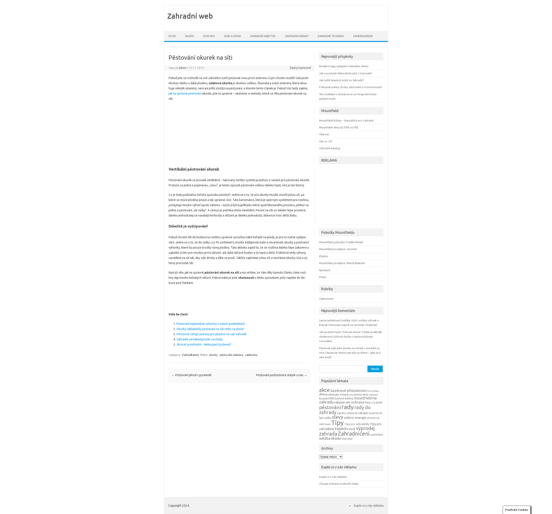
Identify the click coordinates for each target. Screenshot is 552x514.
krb (332, 398)
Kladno (323, 256)
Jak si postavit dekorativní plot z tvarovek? (345, 73)
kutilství (339, 398)
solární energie (355, 417)
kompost (373, 394)
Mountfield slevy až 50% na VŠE (338, 127)
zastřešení (376, 434)
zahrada (328, 433)
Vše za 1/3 (325, 141)
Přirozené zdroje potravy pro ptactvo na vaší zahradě (211, 334)
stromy (371, 417)
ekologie (333, 394)
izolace (344, 394)
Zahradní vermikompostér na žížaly (199, 339)
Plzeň (322, 277)
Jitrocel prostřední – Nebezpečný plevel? (203, 344)
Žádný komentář (300, 68)
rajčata (341, 412)
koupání (324, 398)
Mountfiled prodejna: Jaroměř (338, 249)
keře (365, 394)
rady (348, 406)
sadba (327, 417)
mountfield (363, 398)
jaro (351, 394)
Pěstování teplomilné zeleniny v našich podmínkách (210, 324)
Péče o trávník (373, 402)
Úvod (172, 36)
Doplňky (209, 36)
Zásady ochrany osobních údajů (338, 483)
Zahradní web (190, 16)
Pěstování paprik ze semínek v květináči (353, 324)
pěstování (330, 407)
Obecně (324, 134)
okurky (213, 354)
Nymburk (324, 270)
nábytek (339, 402)
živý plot (347, 438)
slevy (337, 417)
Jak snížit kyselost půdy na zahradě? (341, 80)
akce (324, 390)
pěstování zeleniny (231, 354)
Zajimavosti (326, 298)
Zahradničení (353, 433)
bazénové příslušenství (349, 391)
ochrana (357, 402)
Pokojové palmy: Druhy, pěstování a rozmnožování (350, 87)
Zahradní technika (331, 36)
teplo (328, 424)
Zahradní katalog (329, 148)
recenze (373, 412)
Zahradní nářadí (296, 36)
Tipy (337, 422)
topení (340, 428)
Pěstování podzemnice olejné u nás (281, 375)
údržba (324, 438)
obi (348, 402)
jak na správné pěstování (185, 93)
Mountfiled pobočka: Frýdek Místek (341, 242)
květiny (349, 398)
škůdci (336, 438)
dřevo (323, 394)
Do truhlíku (373, 391)
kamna (358, 394)
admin (183, 68)
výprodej (365, 428)
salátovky (251, 354)
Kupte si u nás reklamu (333, 476)
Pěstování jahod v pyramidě (192, 375)
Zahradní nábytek (263, 36)
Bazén (189, 36)
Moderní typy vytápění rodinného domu (344, 66)
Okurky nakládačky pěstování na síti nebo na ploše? (210, 329)
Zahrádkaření (363, 36)
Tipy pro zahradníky (356, 423)
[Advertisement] (239, 132)
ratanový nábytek (357, 412)
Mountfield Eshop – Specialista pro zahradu (346, 120)
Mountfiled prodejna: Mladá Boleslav (342, 263)
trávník (351, 428)
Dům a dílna (232, 36)
